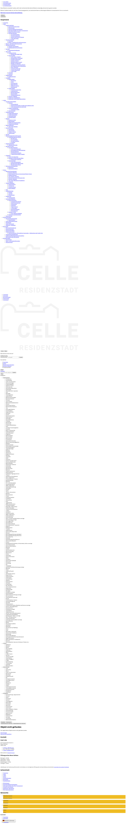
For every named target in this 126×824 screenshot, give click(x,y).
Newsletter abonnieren (8, 788)
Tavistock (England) (15, 68)
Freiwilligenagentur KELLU (14, 137)
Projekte (13, 142)
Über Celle (8, 51)
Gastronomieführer (13, 168)
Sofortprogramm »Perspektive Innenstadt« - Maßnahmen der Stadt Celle (25, 233)
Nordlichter (8, 222)
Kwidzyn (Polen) (15, 60)
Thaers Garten (14, 206)
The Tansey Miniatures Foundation (16, 180)
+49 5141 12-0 (8, 747)
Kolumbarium (14, 83)
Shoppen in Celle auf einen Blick (15, 158)
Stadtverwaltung (10, 25)
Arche (12, 82)
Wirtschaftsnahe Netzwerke (12, 237)
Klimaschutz (9, 239)
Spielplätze (11, 129)
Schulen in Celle (12, 120)
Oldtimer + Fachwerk (10, 225)
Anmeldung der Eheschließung (18, 150)
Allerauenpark (14, 210)
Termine (10, 193)
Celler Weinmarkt (10, 224)
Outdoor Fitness (12, 131)
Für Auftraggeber (15, 141)
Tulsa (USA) (13, 71)
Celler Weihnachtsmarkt (11, 221)
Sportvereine (11, 130)
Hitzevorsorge (9, 242)
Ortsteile (10, 72)
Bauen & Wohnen (10, 125)
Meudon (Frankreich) (16, 63)
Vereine (7, 134)
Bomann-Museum (12, 172)
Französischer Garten (16, 201)
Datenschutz (6, 298)
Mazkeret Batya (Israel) (16, 62)
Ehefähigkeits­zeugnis (16, 153)
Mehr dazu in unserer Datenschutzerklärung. (11, 12)
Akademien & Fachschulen (14, 122)
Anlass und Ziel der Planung (17, 37)
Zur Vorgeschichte (15, 34)
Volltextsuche (4, 357)
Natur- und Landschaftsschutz (13, 241)
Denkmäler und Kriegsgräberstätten (17, 99)
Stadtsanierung (12, 76)
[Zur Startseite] (39, 292)
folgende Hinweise (11, 752)
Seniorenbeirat (14, 104)
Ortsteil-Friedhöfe (12, 96)
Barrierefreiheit (7, 297)
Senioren (10, 103)
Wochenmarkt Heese (16, 164)
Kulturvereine (9, 216)
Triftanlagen (14, 208)
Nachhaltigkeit (6, 238)
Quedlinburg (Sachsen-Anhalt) (18, 64)
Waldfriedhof (11, 79)
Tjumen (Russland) (15, 70)
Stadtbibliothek (9, 191)
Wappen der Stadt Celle (16, 54)
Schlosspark (14, 204)
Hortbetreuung (12, 117)
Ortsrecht (10, 41)
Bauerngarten (14, 84)
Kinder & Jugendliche (13, 108)
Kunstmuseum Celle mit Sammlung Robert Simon (20, 174)
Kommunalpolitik (10, 39)
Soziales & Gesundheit (11, 101)
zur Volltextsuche (7, 5)
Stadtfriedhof (11, 88)
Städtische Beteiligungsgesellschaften (15, 235)
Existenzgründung (10, 230)
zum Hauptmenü (7, 3)
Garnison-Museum (12, 179)
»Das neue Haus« (15, 38)
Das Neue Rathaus (12, 33)
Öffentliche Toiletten (16, 159)
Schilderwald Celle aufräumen (15, 47)
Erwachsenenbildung (13, 124)
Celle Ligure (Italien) (16, 57)
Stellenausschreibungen (14, 50)
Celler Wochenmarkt (16, 162)
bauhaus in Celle (12, 212)
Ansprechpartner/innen (13, 26)
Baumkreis (13, 80)
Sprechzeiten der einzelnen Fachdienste (61, 767)
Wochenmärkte (12, 160)
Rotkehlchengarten (15, 95)
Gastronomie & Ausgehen (12, 166)
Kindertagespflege (12, 114)
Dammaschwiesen (15, 209)
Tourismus (5, 22)
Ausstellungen (11, 220)
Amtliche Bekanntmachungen (15, 29)
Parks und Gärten (12, 200)
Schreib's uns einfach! (13, 46)
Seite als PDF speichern (6, 734)
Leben (4, 100)
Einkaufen (8, 155)
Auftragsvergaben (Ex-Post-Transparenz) (18, 30)
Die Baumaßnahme (15, 35)
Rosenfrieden (14, 93)
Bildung (7, 118)
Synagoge (10, 181)
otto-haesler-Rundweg (16, 213)
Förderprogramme (10, 231)
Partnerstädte (11, 55)
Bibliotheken (11, 121)
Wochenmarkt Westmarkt (17, 163)
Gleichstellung (11, 110)
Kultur (4, 170)
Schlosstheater (12, 184)
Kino (7, 189)
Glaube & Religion (10, 143)
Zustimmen (3, 16)
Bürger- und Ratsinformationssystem (17, 42)
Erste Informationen (16, 149)
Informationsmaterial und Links (18, 107)
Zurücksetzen (8, 722)
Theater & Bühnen (10, 183)
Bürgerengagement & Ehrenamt (13, 135)
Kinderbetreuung (10, 112)
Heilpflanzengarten (15, 203)
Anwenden (3, 722)
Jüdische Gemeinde (12, 145)
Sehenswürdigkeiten (10, 199)
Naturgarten (14, 87)
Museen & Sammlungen (11, 171)
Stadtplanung (9, 75)
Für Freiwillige (14, 139)
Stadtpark (13, 205)
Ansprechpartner (10, 229)
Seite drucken (4, 732)
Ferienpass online (15, 109)
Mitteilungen (11, 28)
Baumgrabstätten (15, 92)
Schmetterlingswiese (16, 89)
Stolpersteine (11, 197)
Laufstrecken (11, 133)
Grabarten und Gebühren (14, 97)
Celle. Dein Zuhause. (13, 126)
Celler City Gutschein (13, 156)
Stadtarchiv (8, 196)
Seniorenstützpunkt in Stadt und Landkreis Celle (22, 105)
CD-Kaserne (11, 185)
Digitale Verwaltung (10, 45)
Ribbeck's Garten (15, 85)
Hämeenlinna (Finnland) (16, 58)
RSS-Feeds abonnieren (8, 789)
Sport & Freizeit (9, 128)
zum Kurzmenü (6, 4)
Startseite (5, 296)
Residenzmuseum (12, 175)
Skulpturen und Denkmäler (14, 214)
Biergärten (11, 167)
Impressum (5, 299)
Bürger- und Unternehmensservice (14, 43)
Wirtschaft (5, 226)
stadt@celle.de (8, 750)
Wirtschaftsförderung (11, 227)
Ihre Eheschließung (13, 147)
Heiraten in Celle (10, 146)
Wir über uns (14, 138)
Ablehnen (3, 15)
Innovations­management (12, 234)
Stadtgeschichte (12, 53)
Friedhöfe (8, 78)
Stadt (4, 24)
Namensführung (15, 151)
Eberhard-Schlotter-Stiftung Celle (16, 178)
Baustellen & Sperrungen (14, 32)
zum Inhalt (5, 1)
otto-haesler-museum (13, 176)
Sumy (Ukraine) (14, 67)
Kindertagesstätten (13, 113)
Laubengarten (14, 91)
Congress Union (12, 187)
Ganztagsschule (12, 116)
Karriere (8, 49)
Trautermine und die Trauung (18, 154)
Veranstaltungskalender (11, 218)
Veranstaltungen (7, 217)
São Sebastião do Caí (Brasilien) (18, 66)
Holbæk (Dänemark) (16, 59)
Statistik (10, 74)
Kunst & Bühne (11, 188)
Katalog (10, 192)
